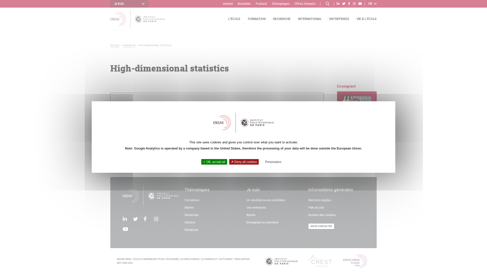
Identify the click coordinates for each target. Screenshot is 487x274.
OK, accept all (215, 162)
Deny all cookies (245, 162)
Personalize (273, 162)
